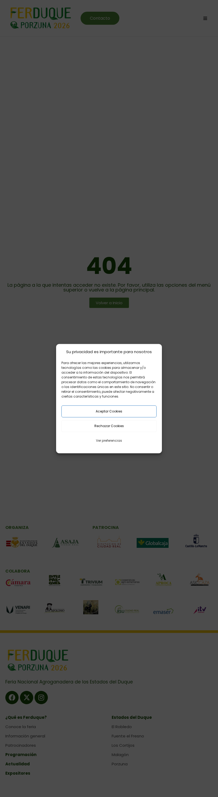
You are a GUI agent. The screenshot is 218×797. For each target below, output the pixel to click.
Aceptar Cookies (109, 411)
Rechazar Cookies (109, 426)
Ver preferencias (109, 440)
